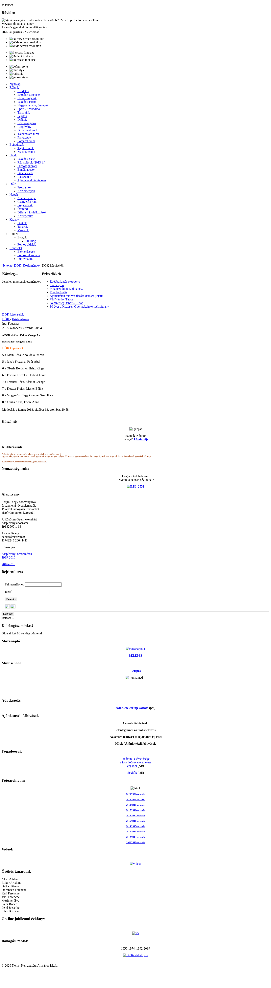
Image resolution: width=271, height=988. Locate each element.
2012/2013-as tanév (135, 837)
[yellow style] (19, 77)
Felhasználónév (14, 584)
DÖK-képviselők (13, 314)
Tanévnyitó (57, 285)
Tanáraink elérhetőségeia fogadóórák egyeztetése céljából (135, 762)
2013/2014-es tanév (135, 832)
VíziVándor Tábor (61, 299)
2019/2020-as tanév (135, 800)
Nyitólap (7, 265)
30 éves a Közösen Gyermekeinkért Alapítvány (79, 306)
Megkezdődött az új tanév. (66, 288)
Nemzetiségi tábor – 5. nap (66, 303)
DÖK (17, 265)
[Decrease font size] (23, 60)
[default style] (19, 66)
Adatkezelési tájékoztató (132, 708)
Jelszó (8, 591)
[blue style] (17, 70)
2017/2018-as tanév (135, 810)
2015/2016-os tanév (135, 821)
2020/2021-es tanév (135, 794)
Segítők (132, 772)
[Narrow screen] (27, 39)
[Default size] (21, 56)
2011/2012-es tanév (135, 842)
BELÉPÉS (135, 655)
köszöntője (141, 439)
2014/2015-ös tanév (135, 826)
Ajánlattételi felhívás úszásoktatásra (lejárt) (76, 295)
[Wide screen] (25, 42)
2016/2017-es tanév (135, 816)
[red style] (16, 74)
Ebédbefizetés (58, 292)
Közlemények (31, 265)
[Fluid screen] (25, 46)
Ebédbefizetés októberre (65, 281)
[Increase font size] (22, 53)
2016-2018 (8, 564)
